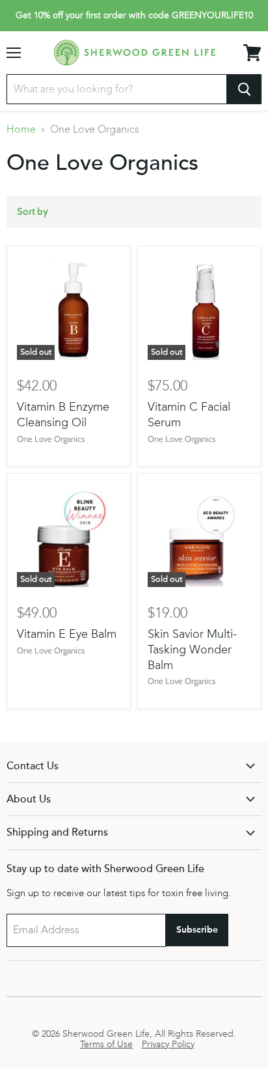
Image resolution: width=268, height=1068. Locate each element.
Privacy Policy (168, 1044)
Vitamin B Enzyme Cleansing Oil (63, 415)
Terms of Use (106, 1044)
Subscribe (197, 929)
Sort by (32, 211)
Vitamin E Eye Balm (66, 634)
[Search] (244, 89)
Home (21, 129)
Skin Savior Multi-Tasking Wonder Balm (192, 649)
